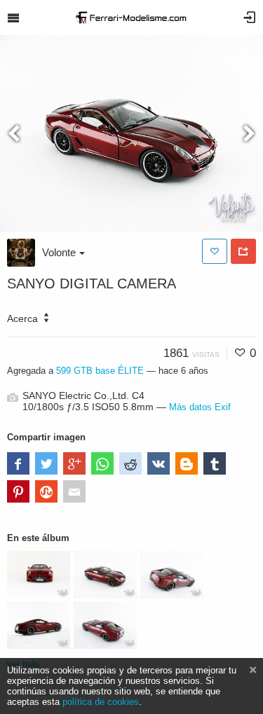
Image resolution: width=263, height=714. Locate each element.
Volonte (59, 252)
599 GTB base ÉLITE (101, 370)
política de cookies (100, 701)
